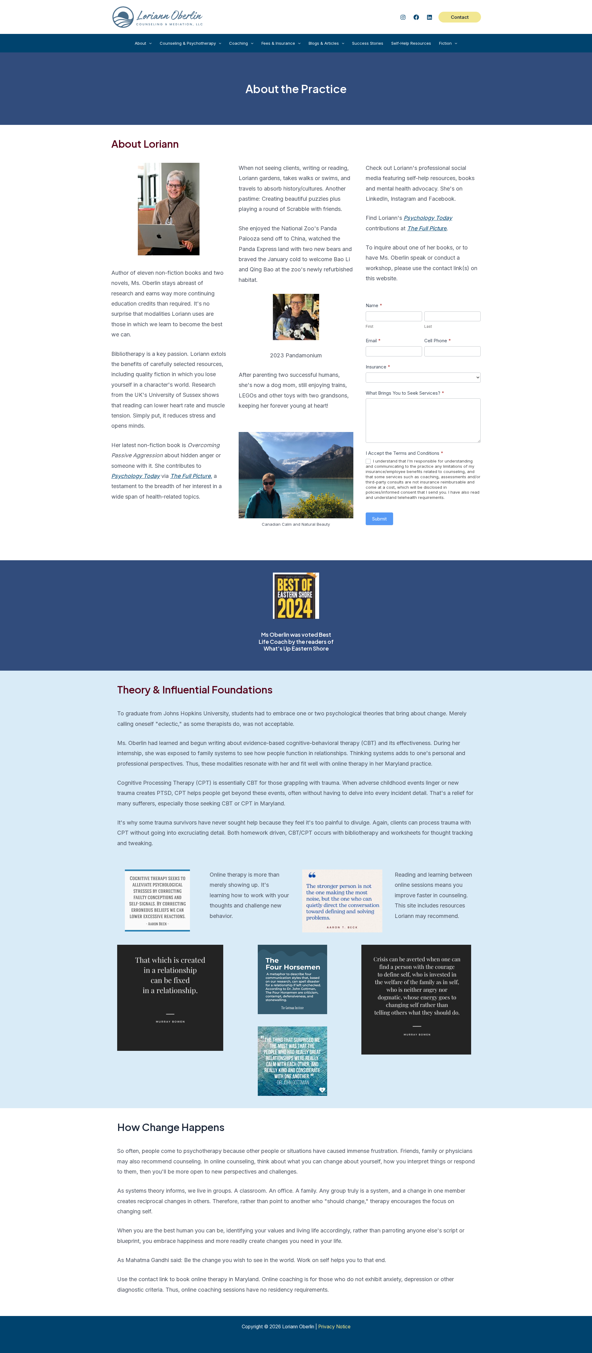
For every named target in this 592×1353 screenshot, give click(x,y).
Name (374, 305)
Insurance (378, 367)
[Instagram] (403, 17)
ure (427, 228)
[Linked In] (429, 17)
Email (373, 340)
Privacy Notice (334, 1327)
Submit (379, 519)
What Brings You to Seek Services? (405, 393)
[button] (459, 17)
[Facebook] (416, 17)
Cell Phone (437, 340)
